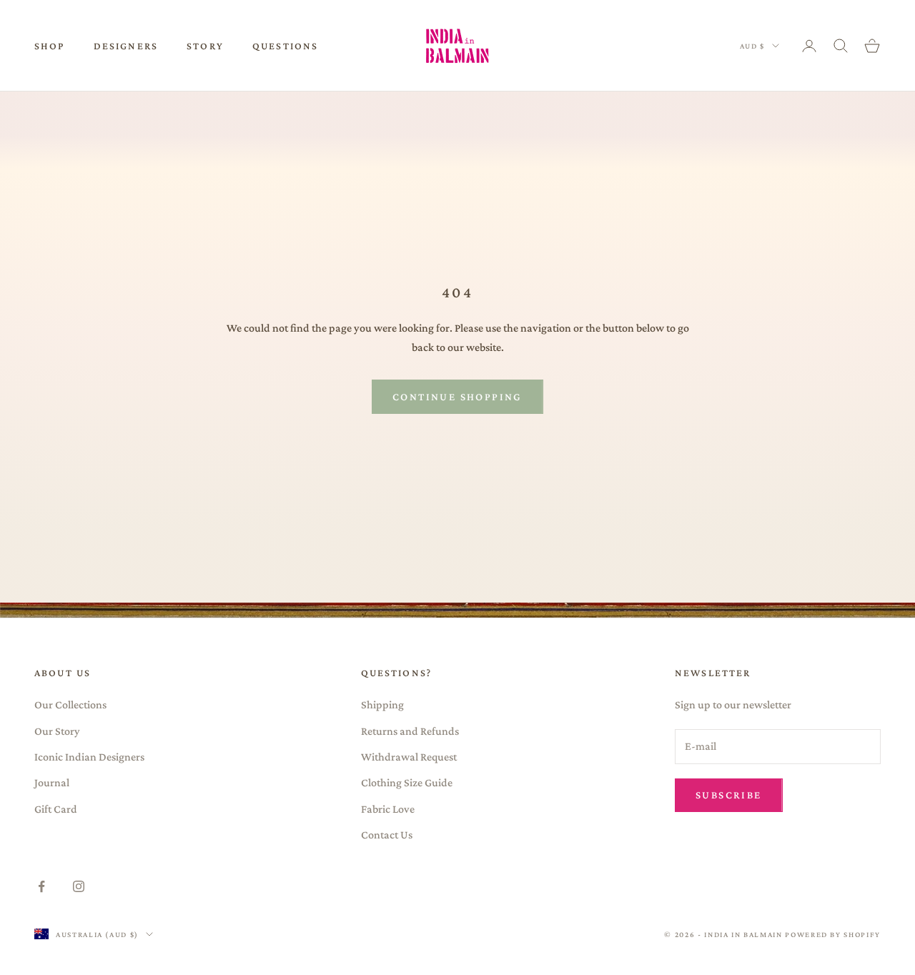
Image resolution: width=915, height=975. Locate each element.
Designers (126, 45)
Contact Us (386, 834)
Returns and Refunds (410, 731)
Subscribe (729, 795)
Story (205, 45)
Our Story (57, 731)
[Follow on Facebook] (41, 886)
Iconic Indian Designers (89, 757)
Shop (49, 45)
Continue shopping (457, 396)
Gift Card (55, 809)
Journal (51, 782)
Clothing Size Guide (406, 782)
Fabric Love (388, 809)
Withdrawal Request (409, 757)
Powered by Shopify (833, 934)
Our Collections (70, 704)
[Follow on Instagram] (78, 886)
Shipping (382, 704)
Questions (285, 45)
